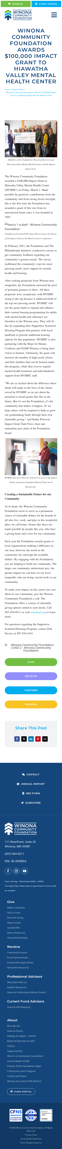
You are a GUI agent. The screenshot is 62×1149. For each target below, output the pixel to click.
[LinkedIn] (31, 739)
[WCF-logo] (18, 11)
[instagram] (16, 871)
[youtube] (24, 871)
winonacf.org (38, 612)
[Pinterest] (37, 739)
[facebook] (8, 871)
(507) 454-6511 (14, 854)
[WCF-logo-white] (21, 824)
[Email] (44, 739)
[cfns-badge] (16, 1110)
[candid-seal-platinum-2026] (46, 1110)
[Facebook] (17, 739)
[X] (24, 739)
